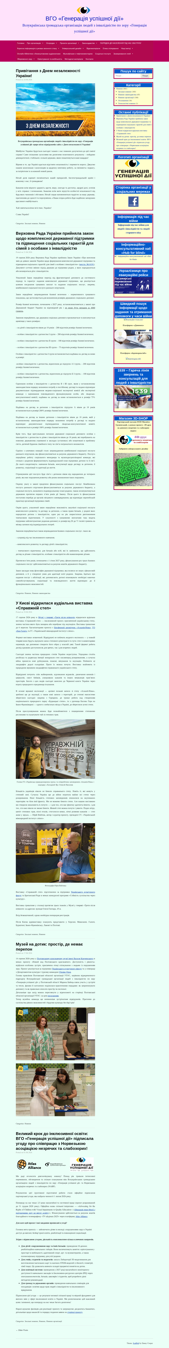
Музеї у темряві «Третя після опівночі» (56, 617)
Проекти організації (68, 43)
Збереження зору (24, 59)
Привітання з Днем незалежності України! (133, 115)
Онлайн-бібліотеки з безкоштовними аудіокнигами (38, 54)
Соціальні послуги (103, 54)
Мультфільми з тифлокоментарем (78, 54)
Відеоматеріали (93, 48)
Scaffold (136, 1343)
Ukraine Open (65, 972)
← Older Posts (22, 1330)
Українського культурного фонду (67, 968)
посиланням (53, 995)
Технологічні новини (126, 103)
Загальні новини (31, 223)
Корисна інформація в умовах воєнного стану (37, 48)
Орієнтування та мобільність (49, 59)
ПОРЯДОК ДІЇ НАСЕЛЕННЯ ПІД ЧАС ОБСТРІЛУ (120, 43)
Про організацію (34, 43)
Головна (20, 43)
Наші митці (126, 48)
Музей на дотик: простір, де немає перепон (133, 136)
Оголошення (123, 100)
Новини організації (54, 1321)
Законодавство (88, 43)
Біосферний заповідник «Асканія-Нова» (72, 627)
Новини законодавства (41, 593)
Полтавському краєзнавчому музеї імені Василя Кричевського (65, 958)
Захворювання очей (122, 54)
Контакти (89, 59)
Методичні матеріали (74, 59)
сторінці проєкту (75, 1312)
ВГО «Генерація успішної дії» (84, 18)
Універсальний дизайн (71, 48)
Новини (42, 223)
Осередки (50, 43)
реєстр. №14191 (87, 264)
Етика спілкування (111, 48)
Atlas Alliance (81, 1216)
